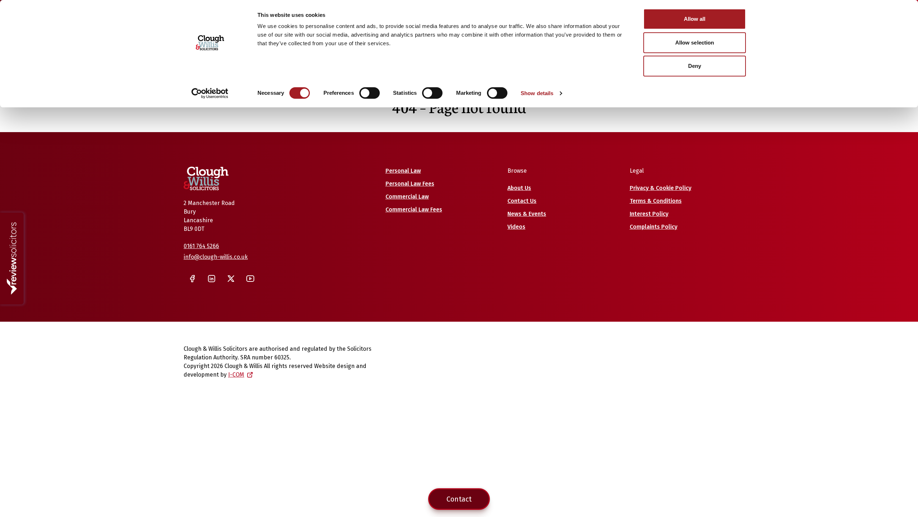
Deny (694, 66)
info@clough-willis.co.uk (216, 256)
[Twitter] (231, 278)
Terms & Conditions (656, 200)
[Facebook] (192, 278)
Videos (516, 226)
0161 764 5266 (201, 246)
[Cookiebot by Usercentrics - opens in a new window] (210, 93)
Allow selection (694, 42)
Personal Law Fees (409, 183)
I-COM (236, 374)
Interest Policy (649, 213)
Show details (537, 93)
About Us (519, 188)
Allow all (695, 19)
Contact (459, 499)
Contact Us (521, 200)
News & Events (526, 213)
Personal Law (403, 170)
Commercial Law (407, 196)
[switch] (369, 93)
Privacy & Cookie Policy (660, 188)
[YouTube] (250, 278)
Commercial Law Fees (413, 209)
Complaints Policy (653, 226)
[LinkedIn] (211, 278)
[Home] (206, 178)
